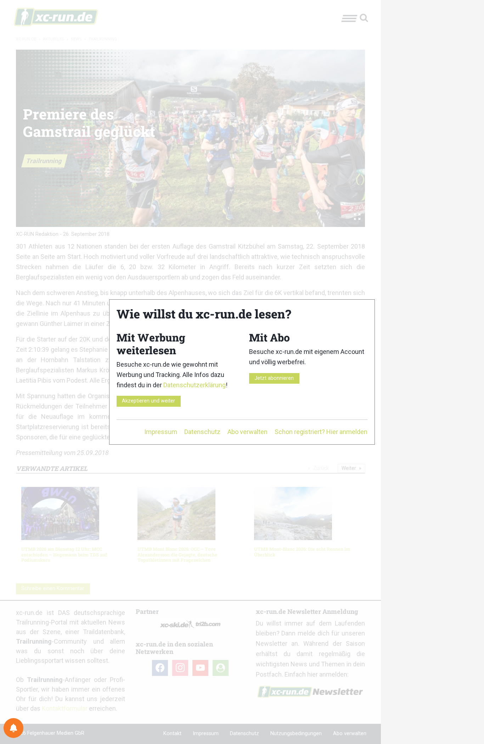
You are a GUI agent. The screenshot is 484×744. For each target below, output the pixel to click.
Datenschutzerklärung (194, 385)
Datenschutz (202, 431)
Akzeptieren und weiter (148, 401)
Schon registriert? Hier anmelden (321, 431)
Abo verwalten (247, 431)
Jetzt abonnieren (274, 378)
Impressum (160, 431)
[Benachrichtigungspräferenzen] (13, 728)
